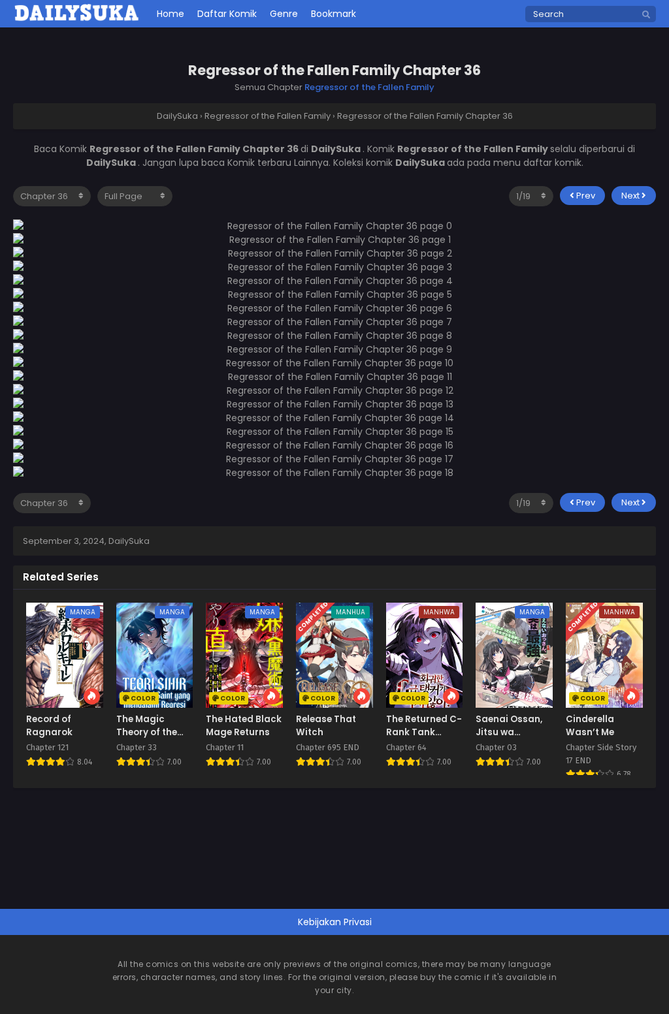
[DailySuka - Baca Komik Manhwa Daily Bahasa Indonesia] (76, 18)
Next (631, 195)
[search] (646, 15)
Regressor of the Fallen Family (369, 87)
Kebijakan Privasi (335, 921)
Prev (584, 195)
